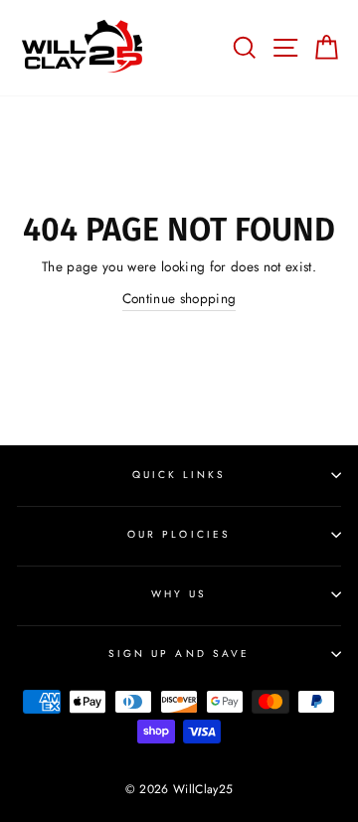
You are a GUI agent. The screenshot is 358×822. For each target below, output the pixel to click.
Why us (179, 593)
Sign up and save (179, 653)
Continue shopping (179, 298)
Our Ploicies (179, 534)
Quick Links (179, 474)
